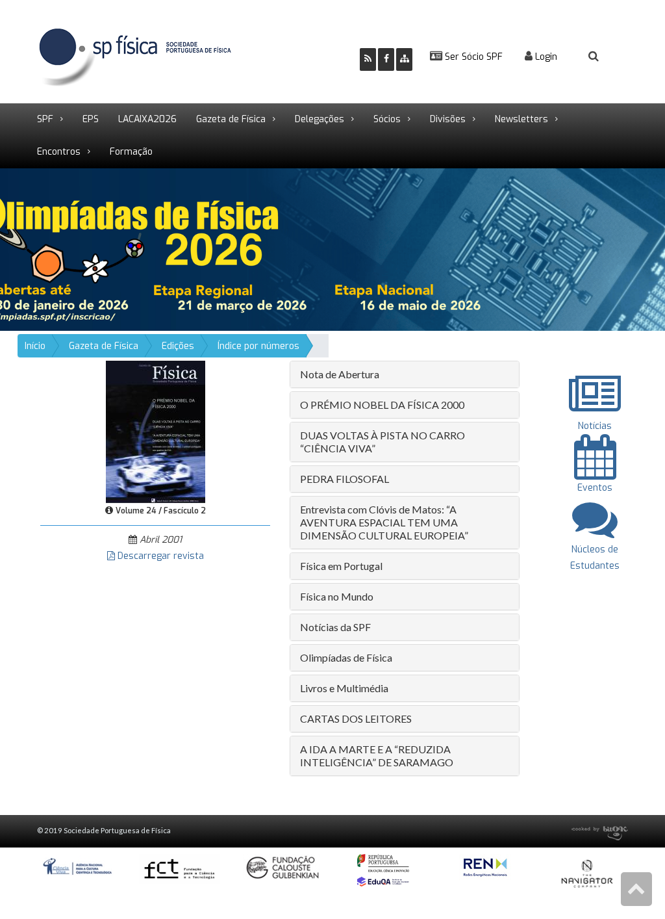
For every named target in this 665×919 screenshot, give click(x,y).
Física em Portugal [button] (341, 566)
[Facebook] (386, 59)
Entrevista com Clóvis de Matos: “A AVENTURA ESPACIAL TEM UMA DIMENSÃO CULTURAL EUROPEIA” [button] (384, 522)
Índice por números (258, 346)
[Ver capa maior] (155, 431)
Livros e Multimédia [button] (344, 688)
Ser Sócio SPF (472, 57)
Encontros (59, 152)
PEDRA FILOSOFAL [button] (344, 478)
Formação (131, 152)
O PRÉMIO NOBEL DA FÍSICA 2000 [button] (382, 404)
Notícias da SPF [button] (335, 627)
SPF (45, 119)
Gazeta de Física (231, 119)
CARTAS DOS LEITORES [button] (356, 718)
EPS (90, 119)
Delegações (319, 119)
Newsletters (521, 119)
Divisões (448, 119)
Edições (178, 346)
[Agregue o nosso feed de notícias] (368, 59)
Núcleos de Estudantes (595, 557)
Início (35, 346)
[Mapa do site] (404, 59)
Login (545, 57)
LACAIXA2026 (147, 119)
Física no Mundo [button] (336, 596)
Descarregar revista (159, 556)
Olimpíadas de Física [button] (346, 657)
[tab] (404, 374)
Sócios (387, 119)
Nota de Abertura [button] (339, 374)
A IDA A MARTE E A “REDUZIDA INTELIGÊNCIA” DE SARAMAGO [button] (376, 755)
